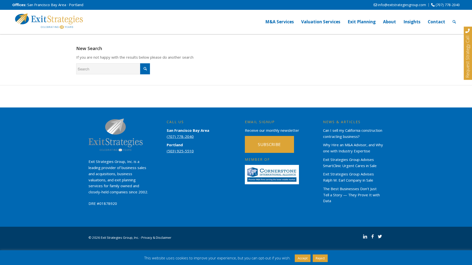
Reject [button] (320, 258)
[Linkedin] (365, 236)
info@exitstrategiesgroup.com (401, 4)
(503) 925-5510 (180, 150)
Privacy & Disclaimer (156, 237)
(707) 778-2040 (447, 4)
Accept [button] (303, 258)
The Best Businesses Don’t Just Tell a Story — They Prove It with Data (351, 194)
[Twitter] (380, 236)
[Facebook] (372, 236)
